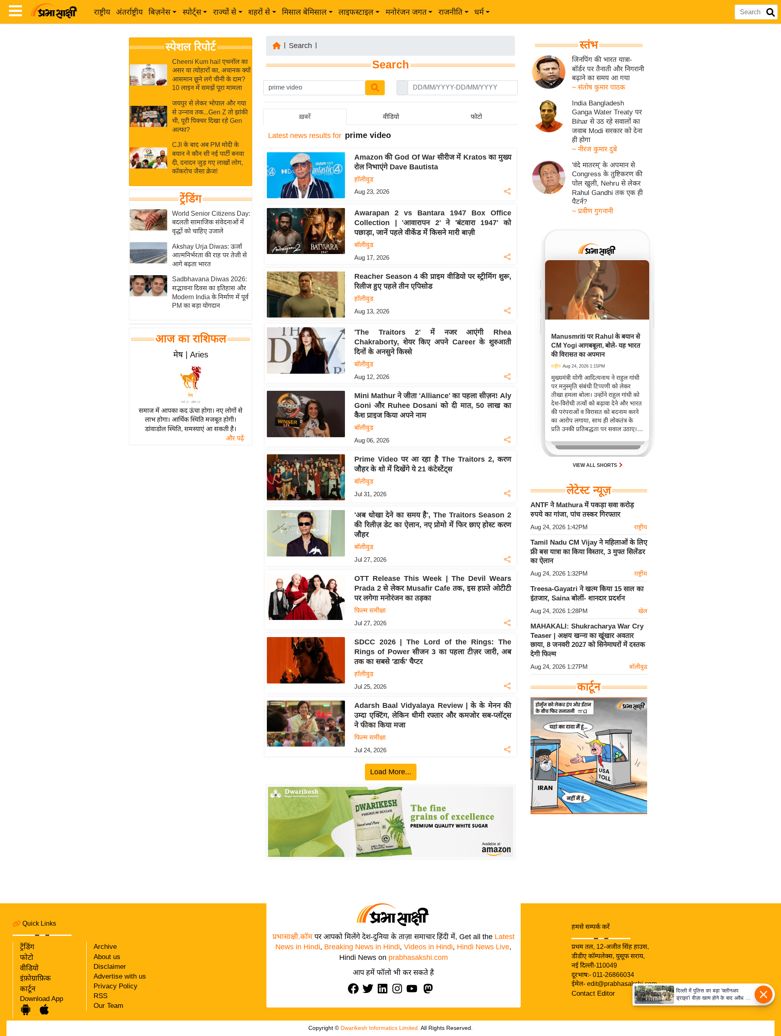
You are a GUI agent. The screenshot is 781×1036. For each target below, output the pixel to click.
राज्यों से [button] (224, 12)
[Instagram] (399, 988)
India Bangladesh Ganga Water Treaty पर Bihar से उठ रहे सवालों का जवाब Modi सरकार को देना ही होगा (607, 121)
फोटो (26, 957)
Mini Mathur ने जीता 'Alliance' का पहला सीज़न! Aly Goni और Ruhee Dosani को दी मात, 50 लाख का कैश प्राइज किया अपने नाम (432, 405)
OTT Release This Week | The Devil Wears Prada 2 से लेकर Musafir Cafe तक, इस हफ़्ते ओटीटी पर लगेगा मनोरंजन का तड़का (432, 588)
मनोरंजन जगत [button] (406, 12)
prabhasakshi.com (418, 957)
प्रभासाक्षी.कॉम (292, 937)
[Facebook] (355, 988)
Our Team (108, 1006)
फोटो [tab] (476, 116)
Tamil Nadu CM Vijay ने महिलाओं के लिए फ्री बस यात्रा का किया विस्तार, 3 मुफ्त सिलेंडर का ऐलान (588, 552)
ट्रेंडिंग (190, 199)
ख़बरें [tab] (305, 116)
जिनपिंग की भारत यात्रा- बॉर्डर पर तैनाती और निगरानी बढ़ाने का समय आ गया (608, 69)
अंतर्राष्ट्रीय (129, 12)
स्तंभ (589, 45)
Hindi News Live (483, 947)
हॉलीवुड (363, 179)
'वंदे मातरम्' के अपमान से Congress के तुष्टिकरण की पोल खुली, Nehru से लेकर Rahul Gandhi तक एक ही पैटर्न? (607, 183)
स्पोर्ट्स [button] (192, 12)
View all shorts (595, 465)
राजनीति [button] (450, 12)
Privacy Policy (115, 986)
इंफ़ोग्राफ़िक (35, 978)
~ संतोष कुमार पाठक (598, 87)
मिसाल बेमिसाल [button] (304, 12)
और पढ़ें (235, 438)
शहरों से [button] (259, 12)
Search (300, 46)
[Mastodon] (430, 988)
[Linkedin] (384, 988)
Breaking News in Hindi (362, 947)
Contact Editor (593, 993)
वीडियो (29, 968)
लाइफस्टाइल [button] (355, 12)
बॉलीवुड (363, 244)
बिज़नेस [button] (159, 12)
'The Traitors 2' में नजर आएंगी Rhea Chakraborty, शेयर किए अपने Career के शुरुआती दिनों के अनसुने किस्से (432, 342)
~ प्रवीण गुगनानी (592, 211)
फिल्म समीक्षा (370, 610)
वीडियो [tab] (391, 116)
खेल (642, 610)
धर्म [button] (479, 12)
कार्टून (27, 989)
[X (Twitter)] (369, 988)
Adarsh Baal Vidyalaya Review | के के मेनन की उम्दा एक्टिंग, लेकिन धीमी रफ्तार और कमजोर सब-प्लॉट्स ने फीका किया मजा (432, 715)
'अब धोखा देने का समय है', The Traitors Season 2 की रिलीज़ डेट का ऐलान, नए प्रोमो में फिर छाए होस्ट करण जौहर (432, 525)
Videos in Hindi (428, 947)
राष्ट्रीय (102, 12)
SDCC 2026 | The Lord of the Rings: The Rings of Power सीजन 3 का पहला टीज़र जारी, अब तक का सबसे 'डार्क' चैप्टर (432, 652)
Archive (105, 947)
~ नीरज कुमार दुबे (594, 149)
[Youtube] (413, 988)
